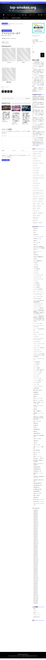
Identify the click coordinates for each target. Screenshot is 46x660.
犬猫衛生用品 (36, 433)
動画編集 (35, 392)
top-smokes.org (23, 7)
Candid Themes (34, 655)
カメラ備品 (35, 283)
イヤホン (35, 272)
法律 (34, 427)
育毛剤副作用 (36, 469)
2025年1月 (35, 539)
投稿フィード (36, 612)
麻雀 (40, 222)
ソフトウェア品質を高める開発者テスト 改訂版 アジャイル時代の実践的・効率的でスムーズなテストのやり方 (38, 319)
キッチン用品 (36, 285)
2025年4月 (35, 534)
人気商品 (35, 388)
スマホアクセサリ (37, 303)
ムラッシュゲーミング (8, 98)
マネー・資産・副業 (22, 14)
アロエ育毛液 (36, 268)
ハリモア (35, 336)
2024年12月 (35, 540)
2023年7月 (35, 566)
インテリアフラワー (37, 274)
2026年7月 (35, 511)
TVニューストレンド (11, 14)
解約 (38, 215)
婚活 (34, 396)
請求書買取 (35, 217)
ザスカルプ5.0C (36, 298)
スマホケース (36, 305)
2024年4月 (35, 553)
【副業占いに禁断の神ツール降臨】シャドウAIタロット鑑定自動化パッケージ (38, 89)
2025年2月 (35, 537)
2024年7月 (35, 548)
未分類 (34, 425)
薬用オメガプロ (36, 493)
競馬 (38, 208)
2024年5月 (35, 551)
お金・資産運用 (36, 260)
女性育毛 (35, 394)
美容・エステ (36, 444)
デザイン (35, 332)
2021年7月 (35, 603)
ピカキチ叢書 (35, 39)
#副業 (41, 151)
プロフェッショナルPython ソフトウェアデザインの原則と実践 (38, 355)
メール (13, 150)
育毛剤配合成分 (36, 489)
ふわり (34, 264)
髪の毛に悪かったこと (37, 499)
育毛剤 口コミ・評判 (37, 458)
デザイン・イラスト (37, 334)
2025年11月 (35, 523)
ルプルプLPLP (36, 382)
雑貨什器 (35, 497)
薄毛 (34, 215)
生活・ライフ (32, 14)
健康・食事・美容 (37, 390)
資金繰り (35, 220)
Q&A (34, 240)
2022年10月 (35, 580)
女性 (34, 203)
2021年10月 (35, 598)
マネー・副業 (36, 368)
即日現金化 (40, 198)
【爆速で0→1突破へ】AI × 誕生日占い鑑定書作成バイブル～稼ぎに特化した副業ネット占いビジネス (6, 116)
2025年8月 (35, 528)
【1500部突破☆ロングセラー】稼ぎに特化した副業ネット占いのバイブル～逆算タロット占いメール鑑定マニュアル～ (38, 65)
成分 (38, 203)
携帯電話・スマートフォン (38, 413)
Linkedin (11, 91)
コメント (4, 135)
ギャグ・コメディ (37, 291)
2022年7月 (35, 585)
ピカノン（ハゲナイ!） (38, 343)
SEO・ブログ (36, 242)
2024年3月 (35, 554)
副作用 (35, 198)
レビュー (41, 196)
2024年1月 (35, 557)
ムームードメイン (36, 35)
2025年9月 (35, 527)
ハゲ (42, 175)
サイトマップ (26, 18)
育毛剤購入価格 (36, 483)
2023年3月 (35, 572)
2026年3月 (35, 517)
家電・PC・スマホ (37, 400)
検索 (33, 52)
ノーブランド (36, 175)
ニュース (36, 172)
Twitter (5, 91)
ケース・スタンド (37, 296)
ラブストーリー (36, 378)
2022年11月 (35, 578)
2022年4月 (35, 589)
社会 (34, 442)
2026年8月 (35, 510)
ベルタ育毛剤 (36, 361)
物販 (34, 431)
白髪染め (35, 440)
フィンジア (35, 185)
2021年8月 (35, 601)
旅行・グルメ (5, 18)
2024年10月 (35, 543)
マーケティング (36, 372)
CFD (39, 153)
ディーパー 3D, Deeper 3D (38, 328)
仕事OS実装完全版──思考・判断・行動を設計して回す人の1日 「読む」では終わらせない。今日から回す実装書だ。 (38, 83)
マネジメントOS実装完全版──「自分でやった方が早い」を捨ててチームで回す (38, 77)
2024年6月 (35, 549)
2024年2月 (35, 556)
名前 (3, 150)
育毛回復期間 (36, 491)
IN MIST (35, 234)
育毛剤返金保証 (36, 485)
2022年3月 (35, 591)
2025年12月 (35, 522)
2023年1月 (35, 575)
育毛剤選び (35, 487)
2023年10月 (35, 562)
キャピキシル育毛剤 (37, 289)
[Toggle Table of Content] (6, 42)
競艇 (34, 208)
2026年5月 (35, 514)
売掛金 (40, 201)
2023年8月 (35, 565)
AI (33, 232)
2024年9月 (35, 545)
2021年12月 (35, 595)
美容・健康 (40, 14)
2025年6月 (35, 531)
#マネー (35, 151)
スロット (35, 165)
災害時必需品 (36, 429)
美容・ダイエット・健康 (38, 446)
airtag (27, 98)
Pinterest (8, 91)
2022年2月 (35, 592)
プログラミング (36, 351)
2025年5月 (35, 533)
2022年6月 (35, 586)
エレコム (35, 163)
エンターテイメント (37, 279)
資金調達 (35, 222)
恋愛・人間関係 (36, 411)
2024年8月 (35, 546)
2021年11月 (35, 597)
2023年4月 (35, 571)
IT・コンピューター (37, 236)
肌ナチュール (36, 210)
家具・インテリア (37, 398)
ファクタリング (36, 183)
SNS (34, 244)
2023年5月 (35, 569)
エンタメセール (36, 277)
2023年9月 (35, 563)
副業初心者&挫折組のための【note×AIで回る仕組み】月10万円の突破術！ (38, 144)
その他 (34, 262)
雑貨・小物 (35, 495)
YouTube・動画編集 (37, 256)
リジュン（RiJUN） (37, 380)
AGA (34, 230)
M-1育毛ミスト (36, 238)
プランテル (35, 349)
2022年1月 (35, 594)
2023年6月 (35, 568)
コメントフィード (37, 614)
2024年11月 (35, 542)
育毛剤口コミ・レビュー (38, 473)
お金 (34, 258)
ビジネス (35, 341)
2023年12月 (35, 559)
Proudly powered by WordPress (15, 655)
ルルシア (35, 196)
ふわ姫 (35, 158)
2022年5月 (35, 588)
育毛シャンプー (36, 456)
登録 (34, 608)
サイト (23, 150)
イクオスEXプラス (36, 160)
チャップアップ (36, 323)
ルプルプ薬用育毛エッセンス (38, 193)
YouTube (35, 254)
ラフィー (35, 376)
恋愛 (34, 409)
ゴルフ (41, 163)
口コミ (35, 201)
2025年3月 (35, 536)
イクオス (35, 270)
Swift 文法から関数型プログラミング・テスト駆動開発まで (38, 248)
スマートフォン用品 (37, 308)
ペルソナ (35, 365)
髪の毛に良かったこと (37, 501)
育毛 (34, 454)
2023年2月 (35, 574)
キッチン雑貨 (36, 287)
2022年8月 (35, 583)
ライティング (36, 374)
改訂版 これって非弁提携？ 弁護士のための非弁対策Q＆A (38, 418)
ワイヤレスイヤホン (37, 386)
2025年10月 (35, 525)
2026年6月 (35, 513)
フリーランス (36, 188)
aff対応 (34, 228)
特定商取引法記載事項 (16, 18)
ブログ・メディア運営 (37, 347)
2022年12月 (35, 577)
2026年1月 (35, 520)
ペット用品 (35, 363)
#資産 (35, 153)
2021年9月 (35, 600)
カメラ (34, 281)
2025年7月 (35, 530)
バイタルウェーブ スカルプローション (38, 178)
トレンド (36, 170)
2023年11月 (35, 560)
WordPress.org (36, 616)
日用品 (34, 423)
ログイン (35, 610)
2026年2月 (35, 519)
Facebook (3, 91)
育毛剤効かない (36, 471)
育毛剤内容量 (36, 467)
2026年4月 (35, 516)
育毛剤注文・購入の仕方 (38, 479)
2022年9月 (35, 582)
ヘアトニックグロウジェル (38, 190)
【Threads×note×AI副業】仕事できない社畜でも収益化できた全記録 (38, 104)
